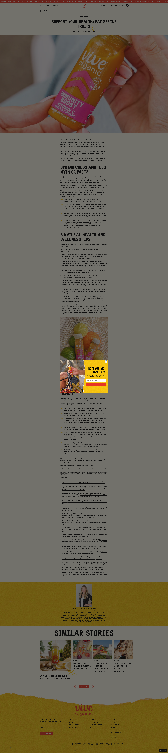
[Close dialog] (106, 361)
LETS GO (96, 384)
